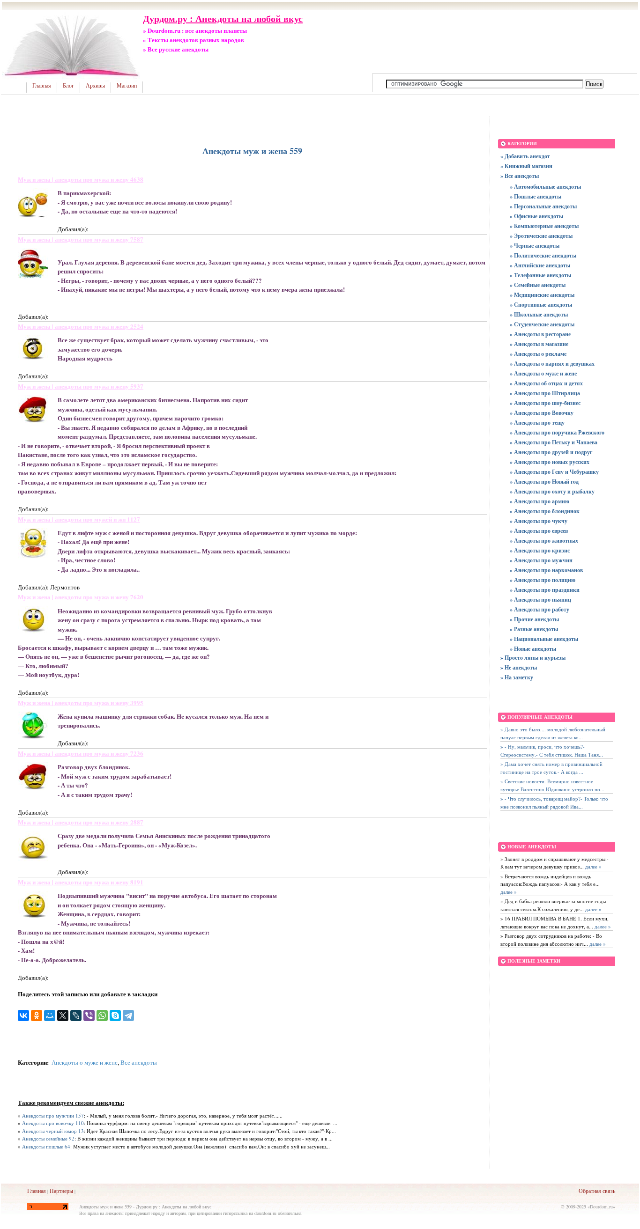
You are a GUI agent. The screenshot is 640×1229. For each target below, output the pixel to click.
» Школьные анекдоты (539, 314)
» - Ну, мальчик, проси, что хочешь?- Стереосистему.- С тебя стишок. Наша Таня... (551, 750)
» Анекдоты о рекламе (538, 354)
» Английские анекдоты (540, 265)
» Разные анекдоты (534, 629)
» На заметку (516, 677)
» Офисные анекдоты (536, 216)
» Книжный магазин (526, 166)
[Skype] (115, 1015)
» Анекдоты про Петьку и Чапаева (553, 442)
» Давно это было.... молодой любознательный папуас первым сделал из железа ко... (552, 733)
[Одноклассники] (36, 1015)
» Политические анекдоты (543, 255)
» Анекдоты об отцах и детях (546, 383)
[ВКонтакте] (23, 1015)
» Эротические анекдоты (541, 236)
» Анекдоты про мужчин (541, 560)
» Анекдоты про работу (539, 609)
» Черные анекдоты (534, 246)
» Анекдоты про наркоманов (546, 570)
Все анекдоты (138, 1062)
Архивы (95, 85)
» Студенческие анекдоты (542, 324)
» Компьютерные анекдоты (544, 226)
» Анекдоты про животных (544, 541)
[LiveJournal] (76, 1015)
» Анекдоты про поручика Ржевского (557, 432)
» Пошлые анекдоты (535, 196)
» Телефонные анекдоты (540, 275)
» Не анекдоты (518, 667)
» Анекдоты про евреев (539, 531)
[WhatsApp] (102, 1015)
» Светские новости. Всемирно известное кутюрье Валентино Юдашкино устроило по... (552, 785)
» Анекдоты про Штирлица (545, 393)
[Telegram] (128, 1015)
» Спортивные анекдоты (541, 305)
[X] (62, 1015)
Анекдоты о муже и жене (85, 1062)
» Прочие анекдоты (534, 619)
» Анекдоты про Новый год (544, 482)
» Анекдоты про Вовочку (541, 413)
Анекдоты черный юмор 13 (53, 1130)
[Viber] (89, 1015)
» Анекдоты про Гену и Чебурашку (554, 472)
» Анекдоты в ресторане (540, 334)
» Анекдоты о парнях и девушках (552, 364)
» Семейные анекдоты (538, 285)
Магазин (127, 85)
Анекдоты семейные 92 (48, 1138)
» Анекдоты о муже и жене (543, 373)
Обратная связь (597, 1190)
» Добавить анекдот (525, 156)
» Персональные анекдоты (543, 206)
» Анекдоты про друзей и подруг (551, 452)
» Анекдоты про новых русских (549, 462)
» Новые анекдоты (533, 649)
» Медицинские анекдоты (542, 295)
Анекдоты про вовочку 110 (53, 1122)
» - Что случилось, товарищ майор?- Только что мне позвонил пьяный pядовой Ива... (554, 802)
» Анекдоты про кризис (540, 550)
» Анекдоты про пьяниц (540, 599)
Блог (68, 85)
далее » (593, 866)
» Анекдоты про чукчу (538, 521)
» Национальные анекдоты (544, 639)
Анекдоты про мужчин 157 (53, 1115)
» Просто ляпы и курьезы (533, 658)
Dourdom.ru (601, 1206)
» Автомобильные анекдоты (545, 187)
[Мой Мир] (49, 1015)
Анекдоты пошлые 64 (46, 1146)
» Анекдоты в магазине (539, 344)
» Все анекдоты (519, 176)
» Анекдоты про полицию (542, 580)
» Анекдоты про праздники (545, 590)
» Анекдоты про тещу (537, 423)
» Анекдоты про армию (539, 501)
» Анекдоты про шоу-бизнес (545, 403)
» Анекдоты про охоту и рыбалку (552, 491)
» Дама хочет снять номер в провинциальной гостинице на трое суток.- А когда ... (551, 767)
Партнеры (61, 1190)
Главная (41, 85)
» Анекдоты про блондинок (545, 511)
